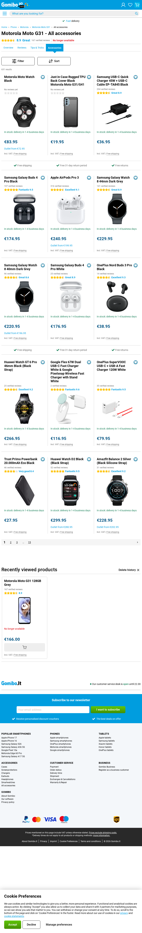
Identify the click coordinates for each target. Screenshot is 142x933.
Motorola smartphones (61, 747)
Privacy (43, 841)
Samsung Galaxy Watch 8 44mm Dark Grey (113, 179)
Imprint (53, 841)
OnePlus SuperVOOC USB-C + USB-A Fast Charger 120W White (111, 365)
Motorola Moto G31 (41, 27)
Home (4, 27)
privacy (124, 913)
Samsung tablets (107, 741)
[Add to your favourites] (43, 77)
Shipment (54, 776)
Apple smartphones (59, 738)
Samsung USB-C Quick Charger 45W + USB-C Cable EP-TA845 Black (112, 80)
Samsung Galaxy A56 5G (13, 747)
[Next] (137, 542)
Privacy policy (7, 802)
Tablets (104, 733)
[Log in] (123, 5)
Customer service (61, 762)
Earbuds (5, 776)
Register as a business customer (114, 770)
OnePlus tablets (106, 750)
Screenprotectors (9, 770)
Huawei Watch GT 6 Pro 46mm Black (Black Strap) (20, 365)
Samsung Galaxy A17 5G (13, 756)
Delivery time (56, 773)
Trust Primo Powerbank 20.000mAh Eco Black (20, 461)
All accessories (61, 27)
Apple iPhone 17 (9, 738)
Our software (7, 799)
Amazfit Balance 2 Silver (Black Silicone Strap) (114, 461)
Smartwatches (8, 782)
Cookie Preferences (69, 841)
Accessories (9, 762)
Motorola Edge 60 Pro (11, 753)
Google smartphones (60, 750)
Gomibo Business (107, 767)
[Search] (136, 13)
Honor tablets (105, 747)
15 (29, 542)
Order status (55, 770)
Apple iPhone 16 (9, 741)
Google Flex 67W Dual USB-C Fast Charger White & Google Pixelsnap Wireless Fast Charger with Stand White (67, 371)
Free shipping (20, 153)
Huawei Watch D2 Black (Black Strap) (67, 461)
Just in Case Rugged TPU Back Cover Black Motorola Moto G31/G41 (68, 80)
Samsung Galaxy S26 (11, 744)
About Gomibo (8, 796)
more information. (101, 835)
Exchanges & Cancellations (62, 779)
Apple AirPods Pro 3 (65, 177)
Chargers (5, 773)
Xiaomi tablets (105, 744)
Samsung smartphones (61, 741)
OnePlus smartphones (60, 744)
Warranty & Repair (58, 782)
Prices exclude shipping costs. (103, 832)
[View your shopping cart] (137, 5)
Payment (54, 767)
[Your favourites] (130, 5)
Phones (55, 733)
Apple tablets (105, 738)
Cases (4, 767)
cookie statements (14, 916)
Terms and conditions (91, 841)
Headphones (7, 779)
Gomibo (6, 792)
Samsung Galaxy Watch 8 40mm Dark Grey (20, 267)
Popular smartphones (16, 733)
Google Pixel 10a (9, 750)
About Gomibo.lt (29, 841)
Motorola (24, 27)
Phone (14, 27)
